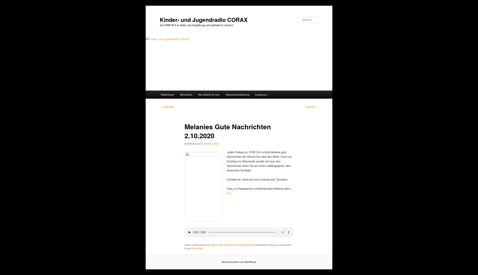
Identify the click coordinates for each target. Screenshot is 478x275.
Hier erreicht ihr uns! (209, 94)
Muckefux (248, 245)
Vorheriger (167, 107)
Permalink (197, 248)
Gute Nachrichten (233, 245)
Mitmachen (186, 94)
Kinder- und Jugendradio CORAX (204, 20)
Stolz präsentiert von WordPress (239, 262)
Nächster (311, 107)
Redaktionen (167, 94)
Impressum (261, 94)
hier (229, 193)
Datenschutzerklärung (237, 94)
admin (214, 245)
